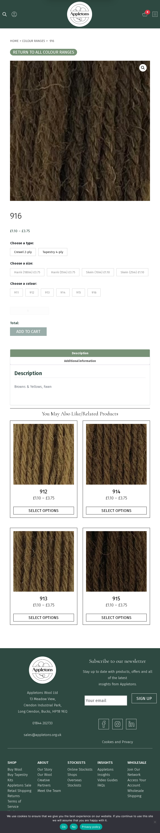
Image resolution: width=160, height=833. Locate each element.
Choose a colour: (23, 284)
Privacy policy (91, 826)
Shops (72, 775)
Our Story (45, 769)
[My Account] (14, 14)
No (74, 826)
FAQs (101, 785)
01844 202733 (42, 723)
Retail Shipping (19, 791)
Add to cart (28, 331)
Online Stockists (80, 769)
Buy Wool (15, 769)
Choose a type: (22, 243)
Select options (44, 510)
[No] (155, 822)
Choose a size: (21, 263)
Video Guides (108, 780)
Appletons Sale (19, 785)
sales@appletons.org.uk (42, 735)
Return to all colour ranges (43, 52)
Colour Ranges (33, 41)
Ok (64, 826)
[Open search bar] (4, 14)
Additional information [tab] (80, 361)
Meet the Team (49, 791)
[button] (143, 68)
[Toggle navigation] (155, 14)
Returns (14, 796)
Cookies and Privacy (117, 742)
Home (14, 41)
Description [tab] (80, 353)
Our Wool (45, 775)
